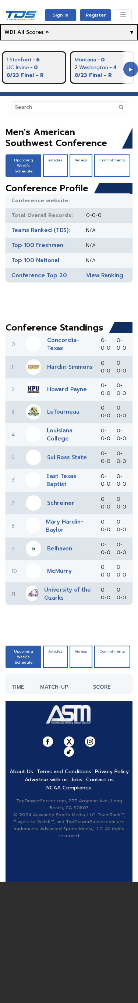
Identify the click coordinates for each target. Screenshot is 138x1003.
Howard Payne (67, 389)
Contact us (100, 780)
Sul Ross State (67, 457)
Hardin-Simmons (70, 367)
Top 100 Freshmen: (38, 245)
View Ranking (104, 275)
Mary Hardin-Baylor (64, 526)
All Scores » (33, 32)
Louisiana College (59, 434)
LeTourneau (63, 412)
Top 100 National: (36, 260)
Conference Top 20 (39, 275)
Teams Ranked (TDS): (40, 230)
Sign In (60, 15)
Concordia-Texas (63, 344)
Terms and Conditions (64, 771)
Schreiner (60, 503)
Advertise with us (46, 780)
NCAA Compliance (69, 788)
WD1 (9, 32)
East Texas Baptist (61, 480)
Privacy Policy (112, 771)
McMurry (59, 571)
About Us (21, 771)
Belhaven (59, 549)
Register (96, 15)
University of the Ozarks (67, 594)
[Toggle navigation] (123, 15)
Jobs (76, 780)
